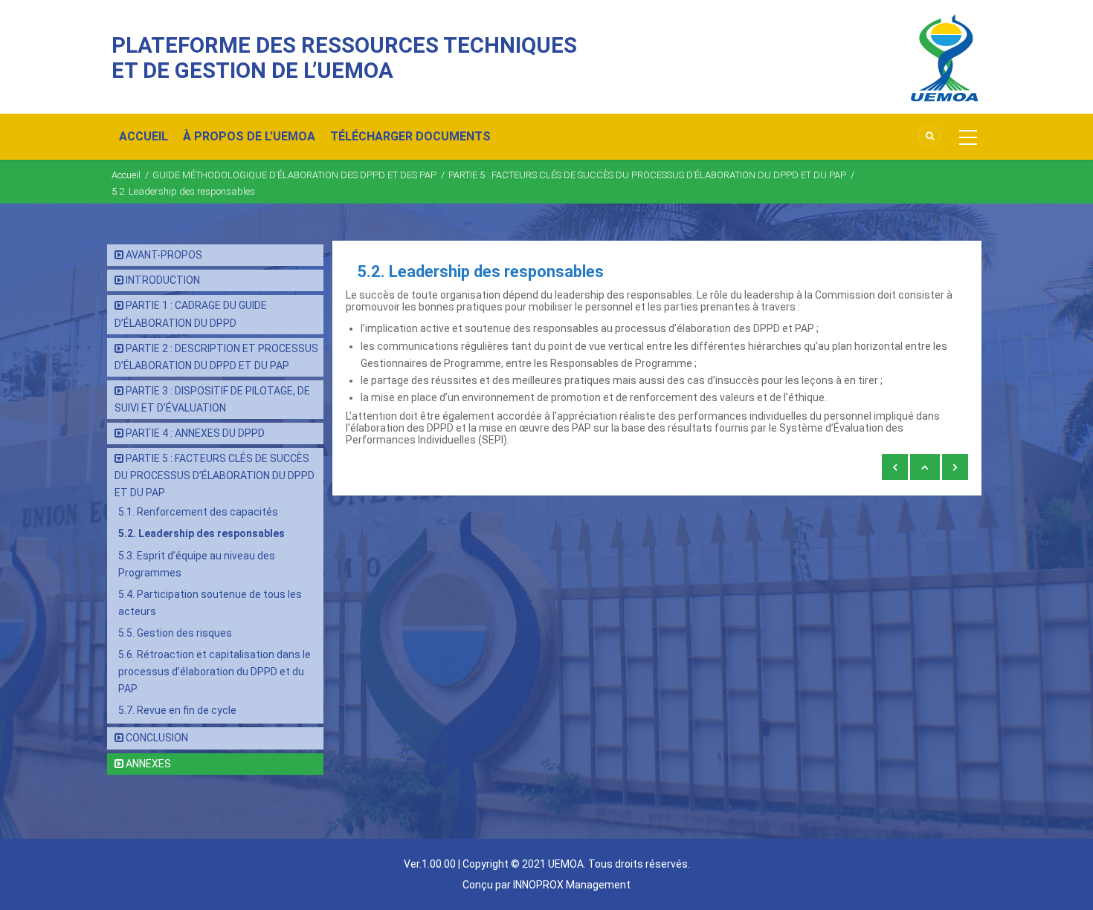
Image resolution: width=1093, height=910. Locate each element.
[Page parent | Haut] (925, 467)
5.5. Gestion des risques (175, 633)
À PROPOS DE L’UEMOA (249, 136)
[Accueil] (944, 57)
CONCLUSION (157, 738)
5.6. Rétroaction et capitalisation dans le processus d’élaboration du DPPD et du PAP (214, 672)
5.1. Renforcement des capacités (198, 512)
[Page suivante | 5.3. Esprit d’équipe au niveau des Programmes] (955, 467)
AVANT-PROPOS (164, 255)
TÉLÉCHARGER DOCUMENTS (410, 136)
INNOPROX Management (572, 885)
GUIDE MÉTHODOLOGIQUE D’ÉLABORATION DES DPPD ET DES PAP (294, 175)
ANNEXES (148, 764)
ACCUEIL (143, 136)
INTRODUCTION (163, 280)
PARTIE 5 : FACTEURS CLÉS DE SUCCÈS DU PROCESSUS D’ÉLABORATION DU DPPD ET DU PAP (647, 175)
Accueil (126, 175)
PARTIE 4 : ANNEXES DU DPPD (195, 433)
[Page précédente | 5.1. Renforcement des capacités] (895, 467)
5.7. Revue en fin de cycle (177, 710)
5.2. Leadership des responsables (201, 533)
